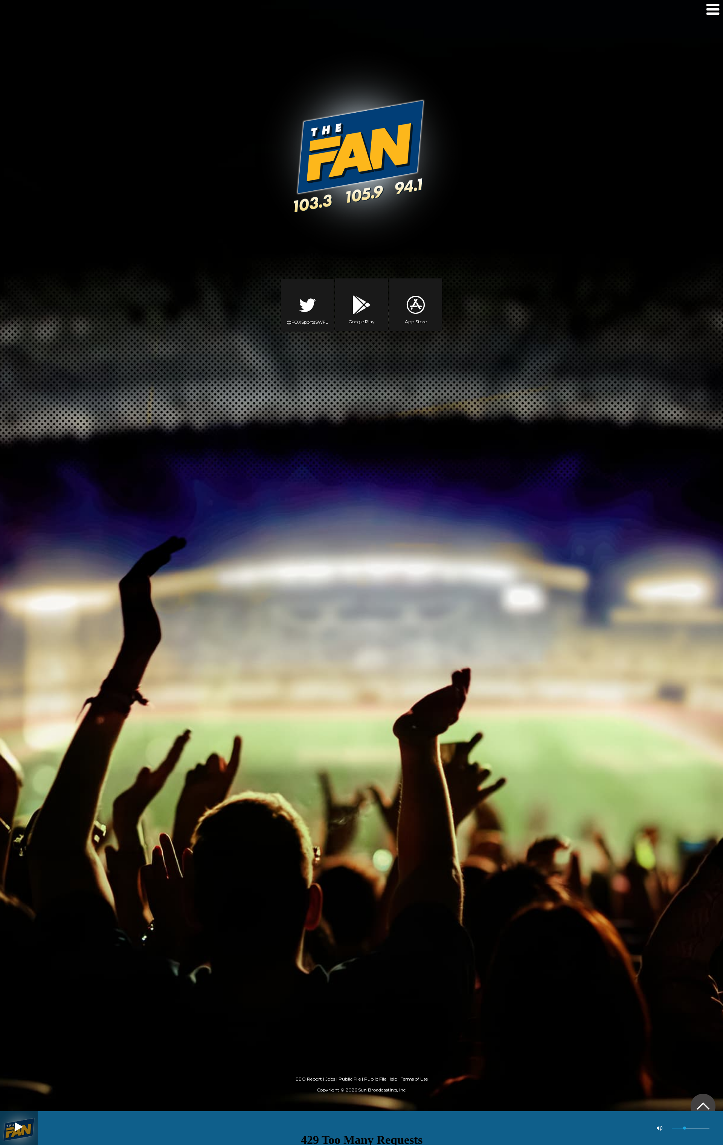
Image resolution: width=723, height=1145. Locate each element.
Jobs (330, 1079)
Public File (350, 1079)
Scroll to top (702, 1106)
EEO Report (309, 1079)
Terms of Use (414, 1079)
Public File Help (380, 1079)
